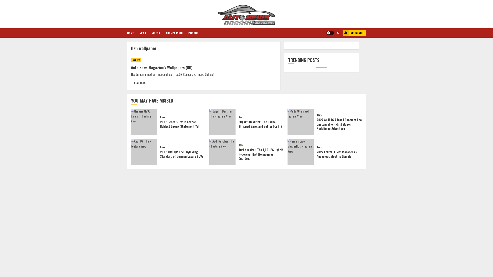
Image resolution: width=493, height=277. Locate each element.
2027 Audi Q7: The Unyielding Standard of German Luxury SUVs (181, 154)
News (143, 33)
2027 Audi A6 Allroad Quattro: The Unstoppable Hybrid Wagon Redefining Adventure (339, 124)
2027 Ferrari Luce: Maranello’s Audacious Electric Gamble (337, 154)
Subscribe (357, 33)
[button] (338, 33)
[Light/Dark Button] (330, 33)
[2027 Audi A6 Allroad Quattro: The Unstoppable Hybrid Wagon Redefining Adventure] (301, 122)
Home (130, 33)
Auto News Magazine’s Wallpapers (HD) (161, 67)
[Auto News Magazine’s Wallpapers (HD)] (204, 60)
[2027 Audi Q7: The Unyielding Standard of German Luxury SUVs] (144, 152)
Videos (156, 33)
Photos (193, 33)
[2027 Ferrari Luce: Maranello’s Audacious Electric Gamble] (301, 152)
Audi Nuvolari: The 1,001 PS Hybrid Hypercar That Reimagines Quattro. (260, 154)
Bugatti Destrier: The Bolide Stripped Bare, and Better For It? (260, 124)
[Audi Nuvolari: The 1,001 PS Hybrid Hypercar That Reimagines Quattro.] (222, 152)
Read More (140, 82)
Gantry (136, 59)
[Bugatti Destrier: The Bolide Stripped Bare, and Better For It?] (222, 122)
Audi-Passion (174, 33)
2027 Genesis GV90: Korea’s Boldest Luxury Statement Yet (180, 124)
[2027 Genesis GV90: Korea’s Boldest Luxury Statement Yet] (144, 122)
